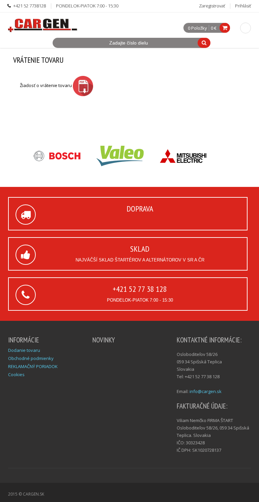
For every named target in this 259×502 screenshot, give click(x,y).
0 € (214, 28)
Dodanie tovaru (24, 350)
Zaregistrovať (212, 6)
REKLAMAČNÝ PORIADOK (33, 366)
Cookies (16, 374)
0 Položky (197, 28)
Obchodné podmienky (31, 358)
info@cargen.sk (206, 391)
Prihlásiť (243, 6)
